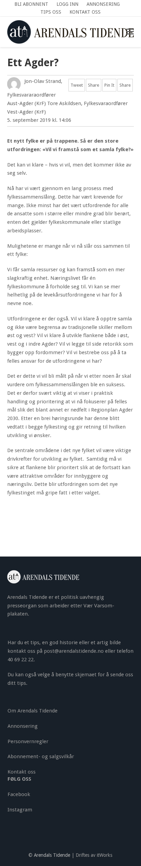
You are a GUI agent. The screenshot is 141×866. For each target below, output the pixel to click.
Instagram (20, 810)
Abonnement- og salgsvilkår (41, 756)
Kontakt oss (22, 772)
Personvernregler (28, 741)
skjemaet (86, 675)
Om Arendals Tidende (32, 711)
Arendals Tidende (52, 855)
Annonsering (23, 726)
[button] (130, 32)
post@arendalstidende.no (74, 651)
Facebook (19, 794)
